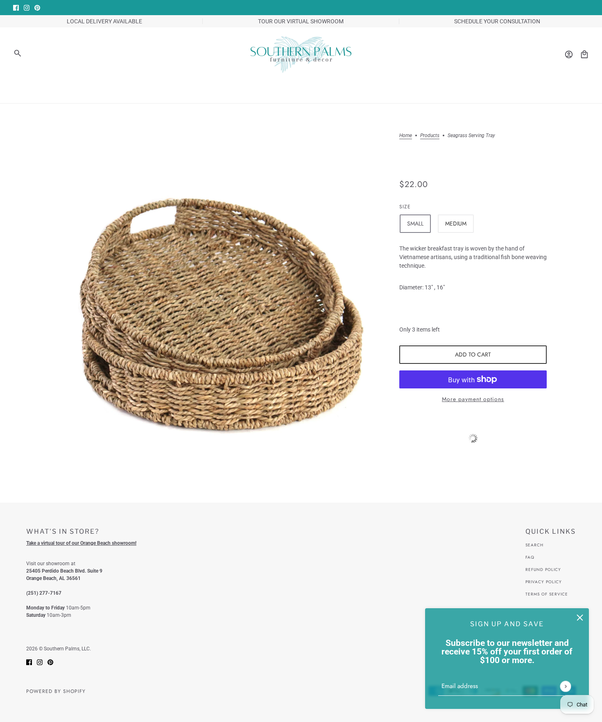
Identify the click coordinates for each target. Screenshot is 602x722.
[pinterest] (37, 7)
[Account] (568, 54)
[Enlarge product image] (220, 298)
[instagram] (26, 7)
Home (405, 135)
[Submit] (565, 686)
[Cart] (584, 54)
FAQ (529, 557)
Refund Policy (543, 569)
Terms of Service (546, 594)
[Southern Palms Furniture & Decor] (301, 54)
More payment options (473, 399)
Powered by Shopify (56, 691)
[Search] (17, 53)
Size (405, 206)
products (429, 135)
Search (534, 545)
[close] (580, 617)
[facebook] (16, 7)
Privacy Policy (543, 582)
